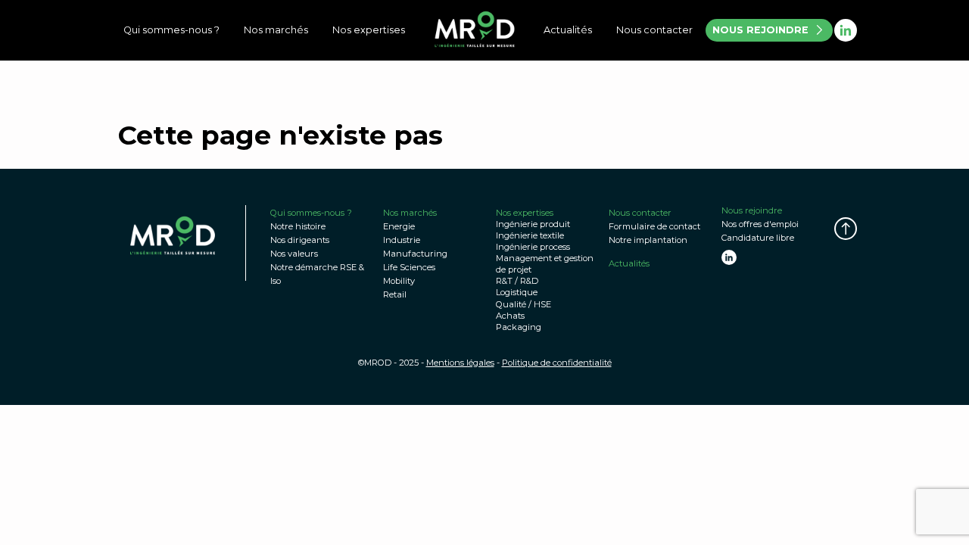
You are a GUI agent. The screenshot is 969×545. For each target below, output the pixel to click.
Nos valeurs (294, 253)
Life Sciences (409, 267)
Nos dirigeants (299, 240)
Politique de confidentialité (557, 362)
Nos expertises (368, 30)
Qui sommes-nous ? (171, 30)
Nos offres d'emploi (760, 224)
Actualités (568, 30)
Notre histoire (298, 226)
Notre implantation (648, 240)
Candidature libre (757, 237)
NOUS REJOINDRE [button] (760, 30)
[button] (845, 228)
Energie (399, 226)
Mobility (399, 281)
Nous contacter (654, 30)
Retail (395, 294)
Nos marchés (276, 30)
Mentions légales (460, 362)
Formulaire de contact (654, 226)
